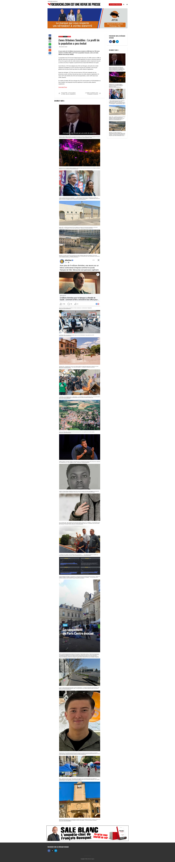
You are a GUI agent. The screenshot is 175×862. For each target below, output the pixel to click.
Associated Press (62, 87)
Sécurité (65, 36)
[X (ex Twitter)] (113, 41)
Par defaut (61, 36)
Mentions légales (91, 858)
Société (69, 36)
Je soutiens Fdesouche (115, 4)
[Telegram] (117, 41)
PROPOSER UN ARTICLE (52, 1)
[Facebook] (110, 41)
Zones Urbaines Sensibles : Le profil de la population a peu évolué (79, 41)
